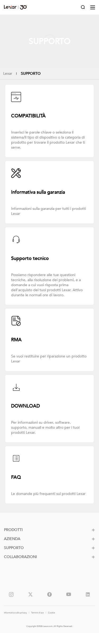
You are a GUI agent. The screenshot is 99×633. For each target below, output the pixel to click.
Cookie (51, 612)
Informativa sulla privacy (15, 612)
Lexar (15, 7)
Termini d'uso (37, 612)
